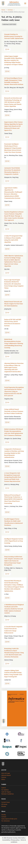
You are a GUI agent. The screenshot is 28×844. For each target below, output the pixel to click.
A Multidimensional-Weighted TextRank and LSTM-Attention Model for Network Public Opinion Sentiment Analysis (14, 609)
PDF (8, 49)
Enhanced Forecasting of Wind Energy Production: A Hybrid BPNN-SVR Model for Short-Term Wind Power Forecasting (13, 499)
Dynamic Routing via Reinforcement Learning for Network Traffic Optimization (13, 36)
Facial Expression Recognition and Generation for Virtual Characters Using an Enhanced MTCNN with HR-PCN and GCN (14, 391)
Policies (3, 777)
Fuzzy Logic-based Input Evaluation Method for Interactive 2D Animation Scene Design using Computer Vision (13, 284)
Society (3, 814)
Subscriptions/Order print (9, 819)
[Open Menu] (25, 3)
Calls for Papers (6, 792)
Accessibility (6, 840)
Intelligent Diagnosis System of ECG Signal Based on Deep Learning (13, 541)
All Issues (4, 804)
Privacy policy (15, 840)
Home (3, 10)
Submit (3, 788)
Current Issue (5, 802)
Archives (10, 10)
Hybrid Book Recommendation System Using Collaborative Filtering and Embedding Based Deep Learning (13, 343)
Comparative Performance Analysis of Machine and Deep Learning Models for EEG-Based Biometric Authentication (14, 453)
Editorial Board (6, 775)
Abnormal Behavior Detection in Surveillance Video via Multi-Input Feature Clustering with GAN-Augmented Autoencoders (13, 367)
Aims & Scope (5, 773)
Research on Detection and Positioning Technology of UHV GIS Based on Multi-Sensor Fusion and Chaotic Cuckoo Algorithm (13, 102)
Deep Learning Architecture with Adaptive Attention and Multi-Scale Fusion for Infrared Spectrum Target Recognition (13, 561)
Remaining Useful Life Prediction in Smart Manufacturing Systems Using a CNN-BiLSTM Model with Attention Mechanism (14, 653)
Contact (3, 817)
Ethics (3, 779)
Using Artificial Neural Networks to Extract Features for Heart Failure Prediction (13, 411)
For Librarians (5, 821)
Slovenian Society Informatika (16, 838)
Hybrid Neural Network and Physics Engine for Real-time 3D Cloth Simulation (13, 304)
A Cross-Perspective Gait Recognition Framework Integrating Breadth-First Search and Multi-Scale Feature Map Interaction (12, 477)
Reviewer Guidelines (7, 794)
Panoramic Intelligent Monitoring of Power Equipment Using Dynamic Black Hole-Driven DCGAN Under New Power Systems (12, 148)
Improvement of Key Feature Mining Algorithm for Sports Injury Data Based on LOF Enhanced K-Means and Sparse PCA (13, 126)
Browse (3, 806)
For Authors (5, 790)
